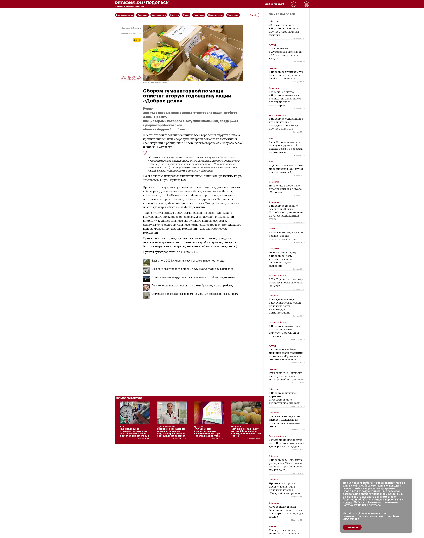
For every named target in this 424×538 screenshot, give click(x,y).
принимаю (352, 527)
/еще (252, 15)
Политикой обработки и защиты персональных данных (373, 501)
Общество (136, 28)
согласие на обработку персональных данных (372, 493)
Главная (126, 28)
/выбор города (273, 4)
